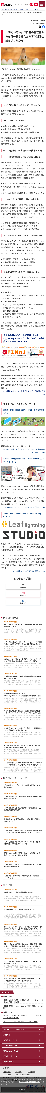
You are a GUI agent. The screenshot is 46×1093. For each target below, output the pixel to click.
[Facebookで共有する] (43, 26)
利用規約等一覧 (10, 1077)
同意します (23, 1089)
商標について (23, 1077)
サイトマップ (35, 1077)
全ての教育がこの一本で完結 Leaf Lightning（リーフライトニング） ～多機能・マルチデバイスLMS (23, 338)
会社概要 (7, 1071)
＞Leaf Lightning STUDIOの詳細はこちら (29, 571)
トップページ (5, 9)
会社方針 (7, 1074)
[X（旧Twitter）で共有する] (40, 26)
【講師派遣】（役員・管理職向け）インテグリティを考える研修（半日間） (23, 1001)
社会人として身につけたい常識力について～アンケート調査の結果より (23, 1016)
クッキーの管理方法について (29, 1082)
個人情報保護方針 (23, 1074)
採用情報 (32, 1071)
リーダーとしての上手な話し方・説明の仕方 (20, 1021)
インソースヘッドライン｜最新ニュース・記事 (23, 9)
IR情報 (19, 1071)
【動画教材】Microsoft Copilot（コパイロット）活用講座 (23, 1007)
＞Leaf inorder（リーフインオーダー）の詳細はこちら (24, 507)
